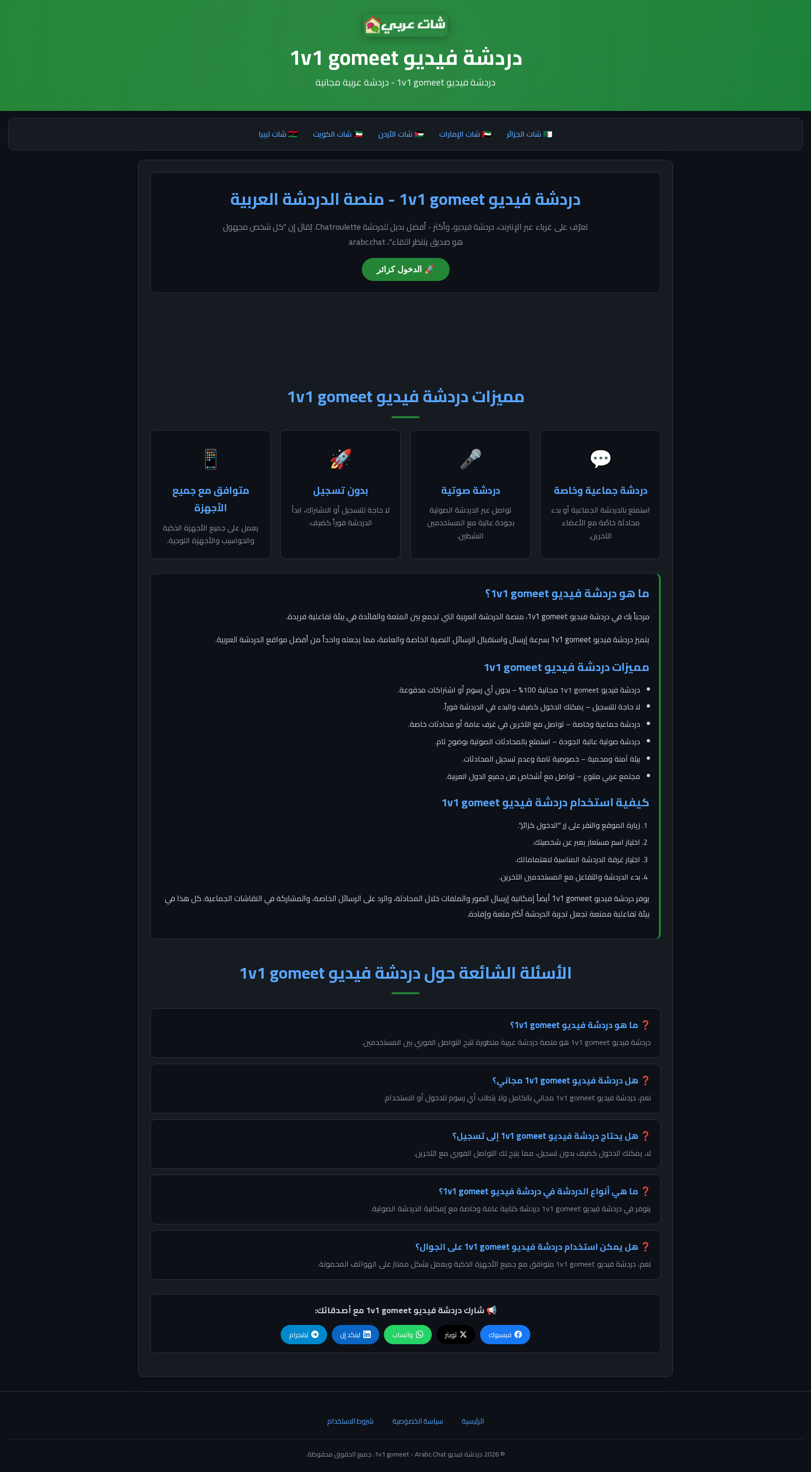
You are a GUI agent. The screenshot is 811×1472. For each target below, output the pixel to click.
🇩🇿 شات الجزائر (529, 134)
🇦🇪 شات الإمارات (465, 134)
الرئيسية (473, 1421)
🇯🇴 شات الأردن (401, 134)
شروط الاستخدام (350, 1421)
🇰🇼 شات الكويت (338, 134)
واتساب (402, 1334)
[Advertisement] (405, 333)
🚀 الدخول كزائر (406, 269)
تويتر (451, 1334)
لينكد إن (350, 1334)
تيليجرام (298, 1334)
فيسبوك (500, 1334)
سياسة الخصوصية (417, 1421)
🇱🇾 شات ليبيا (278, 134)
